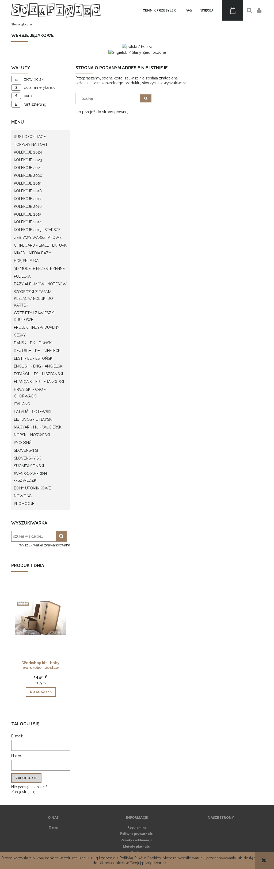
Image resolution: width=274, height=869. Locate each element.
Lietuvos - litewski (33, 419)
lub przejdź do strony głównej (101, 112)
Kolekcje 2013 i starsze (37, 230)
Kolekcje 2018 (28, 191)
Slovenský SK (27, 458)
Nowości (23, 496)
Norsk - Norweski (32, 435)
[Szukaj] (145, 98)
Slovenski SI (26, 450)
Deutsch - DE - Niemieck (37, 351)
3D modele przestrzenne (39, 268)
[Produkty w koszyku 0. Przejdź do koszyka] (232, 10)
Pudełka (22, 276)
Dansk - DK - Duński (33, 343)
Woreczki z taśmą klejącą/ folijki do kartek (33, 298)
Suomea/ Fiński (29, 466)
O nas (53, 827)
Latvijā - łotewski (32, 411)
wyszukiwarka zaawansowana (44, 545)
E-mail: (17, 736)
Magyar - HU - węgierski (38, 427)
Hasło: (16, 756)
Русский (23, 443)
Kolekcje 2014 (27, 222)
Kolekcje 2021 (27, 168)
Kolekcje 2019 (27, 183)
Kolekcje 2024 (28, 152)
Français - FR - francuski (39, 382)
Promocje (24, 504)
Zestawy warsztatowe (38, 237)
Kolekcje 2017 (27, 199)
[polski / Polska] (137, 46)
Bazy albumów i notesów (40, 284)
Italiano (22, 404)
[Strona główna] (56, 10)
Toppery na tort (31, 144)
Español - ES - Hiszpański (38, 374)
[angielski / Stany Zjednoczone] (137, 52)
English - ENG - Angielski (38, 366)
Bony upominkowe (32, 488)
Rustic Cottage (30, 137)
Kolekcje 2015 (27, 214)
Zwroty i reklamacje (137, 840)
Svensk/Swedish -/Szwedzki (30, 477)
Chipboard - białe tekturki (40, 245)
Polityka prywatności (137, 833)
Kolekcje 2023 (28, 160)
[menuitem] (159, 10)
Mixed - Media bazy (32, 253)
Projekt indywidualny (36, 327)
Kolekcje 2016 (28, 206)
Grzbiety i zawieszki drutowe (34, 316)
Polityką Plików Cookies (140, 858)
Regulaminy (137, 827)
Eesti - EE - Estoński (33, 358)
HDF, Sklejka (26, 261)
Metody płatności (137, 846)
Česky (20, 335)
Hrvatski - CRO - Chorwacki (30, 392)
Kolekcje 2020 (28, 175)
